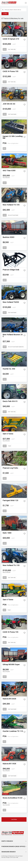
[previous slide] (2, 29)
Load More (14, 819)
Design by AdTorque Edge (12, 857)
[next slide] (26, 29)
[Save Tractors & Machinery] (24, 40)
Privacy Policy (19, 856)
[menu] (21, 3)
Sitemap (3, 857)
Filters (5, 13)
